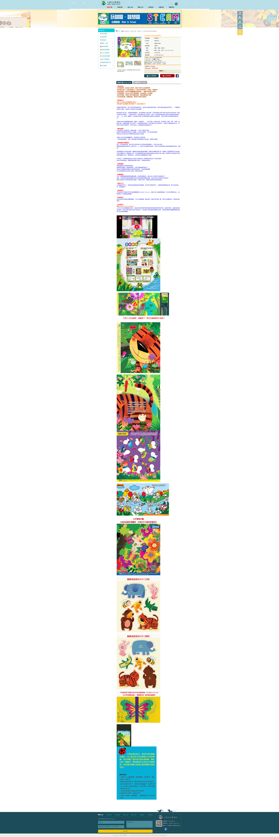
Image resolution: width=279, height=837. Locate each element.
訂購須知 (151, 7)
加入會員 (240, 18)
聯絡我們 (171, 7)
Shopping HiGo (163, 835)
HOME (170, 4)
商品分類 (109, 7)
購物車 (240, 14)
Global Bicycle (154, 835)
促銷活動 (120, 7)
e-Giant (131, 835)
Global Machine (146, 835)
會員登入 (240, 23)
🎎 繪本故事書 (125, 31)
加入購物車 (152, 76)
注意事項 (140, 82)
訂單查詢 (240, 27)
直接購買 (168, 76)
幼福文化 (139, 31)
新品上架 (130, 7)
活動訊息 (161, 7)
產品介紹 (124, 82)
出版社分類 (133, 31)
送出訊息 (125, 831)
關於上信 (140, 7)
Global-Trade (139, 835)
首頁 (119, 31)
